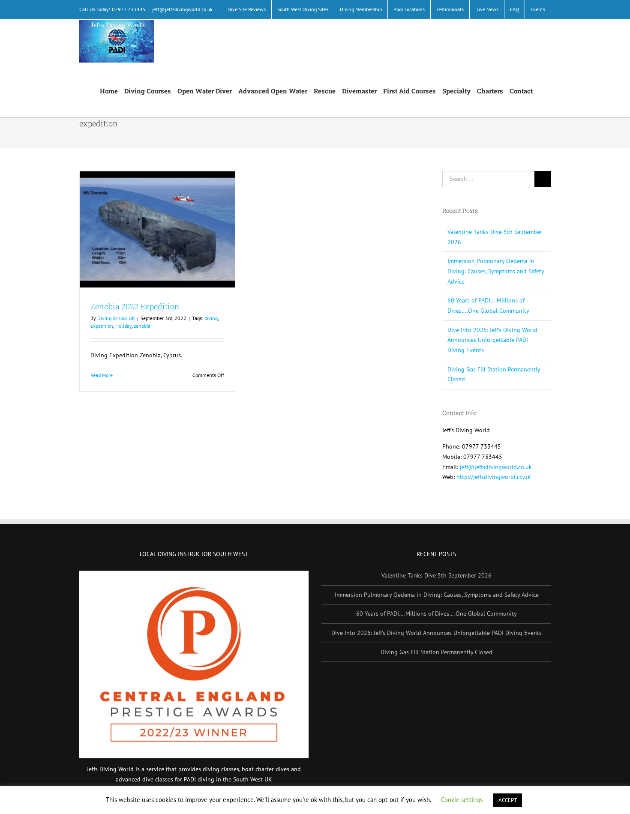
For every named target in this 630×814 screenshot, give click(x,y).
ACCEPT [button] (507, 800)
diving (211, 318)
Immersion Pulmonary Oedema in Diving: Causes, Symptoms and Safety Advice (495, 271)
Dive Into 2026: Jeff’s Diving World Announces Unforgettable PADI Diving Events (492, 340)
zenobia (142, 326)
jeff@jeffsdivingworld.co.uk (182, 9)
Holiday (123, 326)
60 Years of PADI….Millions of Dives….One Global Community (436, 613)
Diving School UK (116, 318)
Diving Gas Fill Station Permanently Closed (436, 652)
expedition (101, 326)
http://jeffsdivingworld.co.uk (493, 477)
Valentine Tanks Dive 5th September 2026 (436, 575)
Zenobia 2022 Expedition (135, 306)
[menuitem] (246, 9)
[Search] (541, 90)
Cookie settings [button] (462, 800)
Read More (101, 375)
